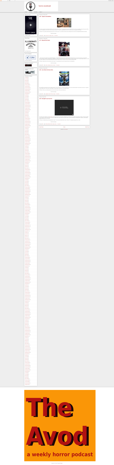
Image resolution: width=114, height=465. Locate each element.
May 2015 (26, 270)
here (68, 59)
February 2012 (27, 327)
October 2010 (27, 350)
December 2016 (27, 242)
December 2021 (27, 156)
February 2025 (27, 102)
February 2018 (27, 222)
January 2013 (27, 311)
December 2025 (27, 87)
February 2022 (27, 153)
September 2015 (27, 264)
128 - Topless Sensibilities (45, 16)
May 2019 (26, 200)
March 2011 (26, 343)
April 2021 (26, 166)
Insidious (50, 35)
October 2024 (27, 108)
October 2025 (27, 90)
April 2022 (26, 150)
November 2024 (27, 106)
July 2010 (26, 355)
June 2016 (26, 251)
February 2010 (27, 362)
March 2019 (26, 203)
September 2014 (27, 282)
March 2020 (26, 185)
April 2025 (26, 99)
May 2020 (26, 182)
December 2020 (27, 172)
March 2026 (26, 83)
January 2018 (27, 223)
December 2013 (27, 295)
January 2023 (27, 137)
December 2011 (27, 330)
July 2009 (26, 372)
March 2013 (26, 308)
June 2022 (26, 147)
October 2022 (27, 141)
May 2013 (26, 305)
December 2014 (27, 277)
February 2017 (27, 239)
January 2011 (27, 346)
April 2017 (26, 236)
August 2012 (27, 318)
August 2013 (27, 301)
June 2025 (26, 96)
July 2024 (26, 112)
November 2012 (27, 314)
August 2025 (27, 93)
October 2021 (27, 159)
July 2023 (26, 128)
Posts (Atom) (66, 129)
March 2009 (26, 378)
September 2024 (27, 109)
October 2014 (27, 280)
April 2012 (26, 324)
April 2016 (26, 254)
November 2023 (27, 122)
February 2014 (27, 292)
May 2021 (26, 165)
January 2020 (27, 188)
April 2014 (26, 289)
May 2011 (26, 340)
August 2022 (27, 144)
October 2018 (27, 210)
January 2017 (27, 241)
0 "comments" (56, 35)
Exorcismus (47, 35)
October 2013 (27, 298)
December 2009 (27, 365)
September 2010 (27, 352)
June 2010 (26, 356)
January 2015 (27, 276)
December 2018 (27, 207)
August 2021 (27, 162)
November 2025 (27, 89)
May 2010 (26, 358)
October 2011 (27, 333)
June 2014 (26, 286)
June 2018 (26, 216)
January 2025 (27, 103)
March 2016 (26, 255)
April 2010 (26, 359)
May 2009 (26, 375)
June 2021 (26, 163)
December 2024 (27, 105)
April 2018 (26, 219)
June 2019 (26, 198)
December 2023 (27, 121)
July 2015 (26, 267)
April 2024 (26, 115)
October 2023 (27, 124)
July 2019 (26, 197)
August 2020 (27, 178)
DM (42, 35)
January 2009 (27, 381)
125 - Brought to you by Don (45, 98)
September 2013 (27, 299)
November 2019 (27, 191)
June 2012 (26, 321)
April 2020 (26, 184)
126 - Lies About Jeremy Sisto (46, 69)
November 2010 (27, 349)
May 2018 (26, 217)
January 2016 (27, 258)
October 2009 (27, 368)
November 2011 (27, 331)
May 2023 (26, 131)
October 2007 (27, 384)
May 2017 (26, 235)
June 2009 (26, 374)
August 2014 (27, 283)
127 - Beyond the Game (44, 40)
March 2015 (26, 273)
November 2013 (27, 296)
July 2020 (26, 179)
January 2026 (27, 86)
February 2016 (27, 257)
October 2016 (27, 245)
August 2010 (27, 353)
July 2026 (26, 77)
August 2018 (27, 213)
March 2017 (26, 238)
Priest (52, 35)
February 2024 (27, 118)
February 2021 (27, 169)
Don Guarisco (51, 116)
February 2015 (27, 274)
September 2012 (27, 317)
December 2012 (27, 312)
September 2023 (27, 125)
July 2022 (26, 146)
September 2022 (27, 143)
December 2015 (27, 260)
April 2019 (26, 201)
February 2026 (27, 84)
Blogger (61, 463)
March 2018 (26, 220)
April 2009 (26, 377)
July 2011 (26, 337)
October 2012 (27, 315)
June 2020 (26, 181)
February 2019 (27, 204)
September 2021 (27, 160)
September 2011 (27, 334)
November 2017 (27, 226)
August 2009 (27, 371)
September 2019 (27, 194)
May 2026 (26, 80)
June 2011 (26, 339)
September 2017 (27, 229)
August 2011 (27, 336)
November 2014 (27, 279)
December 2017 (27, 225)
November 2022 (27, 140)
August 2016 (27, 248)
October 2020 (27, 175)
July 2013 (26, 302)
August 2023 (27, 127)
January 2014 (27, 293)
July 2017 (26, 232)
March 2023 (26, 134)
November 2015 (27, 261)
